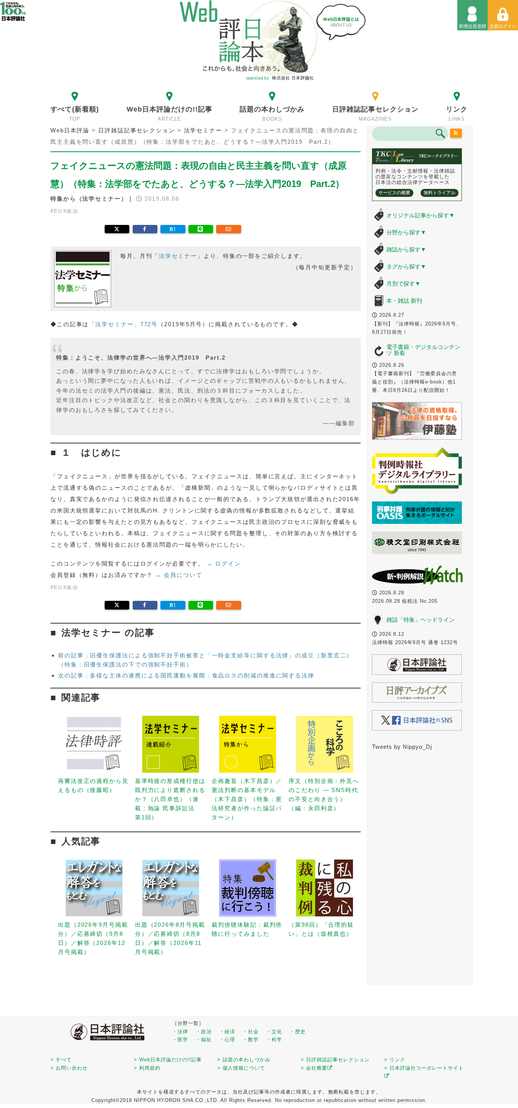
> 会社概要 (314, 1068)
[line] (200, 229)
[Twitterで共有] (117, 229)
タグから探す (406, 266)
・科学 (274, 1039)
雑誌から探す (406, 249)
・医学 (180, 1039)
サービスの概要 (394, 192)
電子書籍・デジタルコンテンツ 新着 (423, 350)
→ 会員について (178, 575)
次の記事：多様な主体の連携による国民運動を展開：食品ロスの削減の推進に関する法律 (186, 675)
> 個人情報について (241, 1068)
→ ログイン (224, 563)
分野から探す (406, 232)
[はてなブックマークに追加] (172, 229)
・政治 (204, 1031)
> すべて (61, 1059)
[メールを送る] (228, 229)
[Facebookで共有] (145, 229)
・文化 (274, 1031)
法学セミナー (178, 256)
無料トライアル (439, 192)
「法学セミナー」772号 (123, 324)
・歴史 (298, 1031)
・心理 (227, 1039)
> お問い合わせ (69, 1068)
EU (58, 211)
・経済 (227, 1031)
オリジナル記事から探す (420, 215)
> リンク (394, 1059)
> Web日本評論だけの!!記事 (168, 1059)
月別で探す (403, 283)
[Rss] (456, 133)
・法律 (180, 1031)
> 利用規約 (147, 1068)
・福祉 (204, 1039)
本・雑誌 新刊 (404, 300)
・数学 (251, 1039)
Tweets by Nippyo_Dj (402, 746)
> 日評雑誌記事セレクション (335, 1059)
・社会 (251, 1031)
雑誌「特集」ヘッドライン (420, 619)
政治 (72, 211)
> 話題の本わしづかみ (243, 1059)
